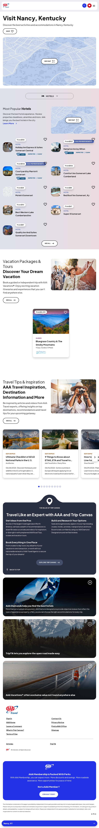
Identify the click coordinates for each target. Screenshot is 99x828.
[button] (38, 486)
